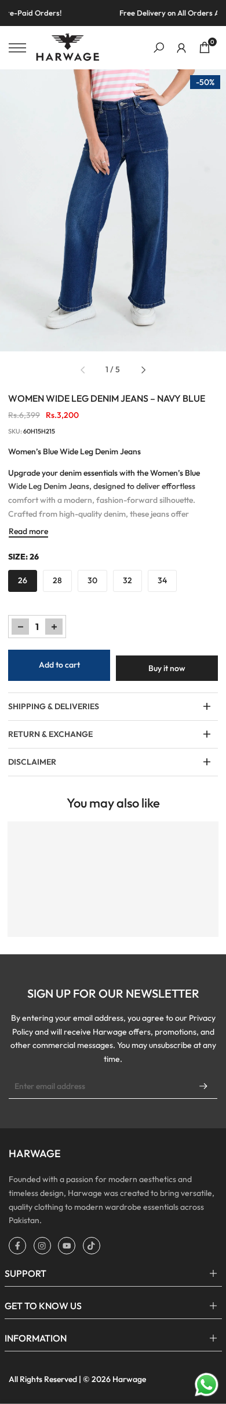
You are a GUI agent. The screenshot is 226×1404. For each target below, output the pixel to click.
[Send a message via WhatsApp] (206, 1384)
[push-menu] (17, 48)
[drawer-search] (158, 47)
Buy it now (166, 668)
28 (57, 580)
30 (92, 580)
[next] (143, 370)
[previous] (83, 370)
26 (22, 580)
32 (127, 580)
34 (162, 580)
